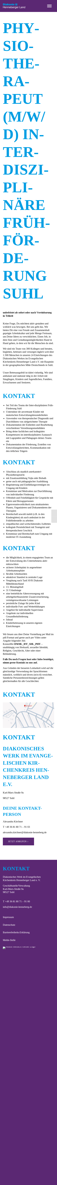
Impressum (8, 917)
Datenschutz (9, 925)
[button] (49, 6)
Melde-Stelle (9, 940)
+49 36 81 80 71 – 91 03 (17, 827)
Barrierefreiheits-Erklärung (16, 932)
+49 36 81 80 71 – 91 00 (17, 901)
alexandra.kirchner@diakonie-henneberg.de (25, 832)
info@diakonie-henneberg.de (17, 907)
